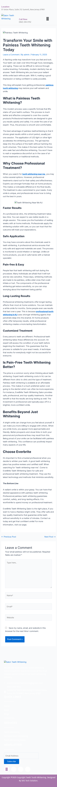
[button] (47, 18)
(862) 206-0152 (25, 22)
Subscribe (11, 761)
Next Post (50, 537)
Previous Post (8, 537)
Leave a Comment (11, 54)
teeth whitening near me (33, 174)
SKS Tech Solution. (29, 780)
